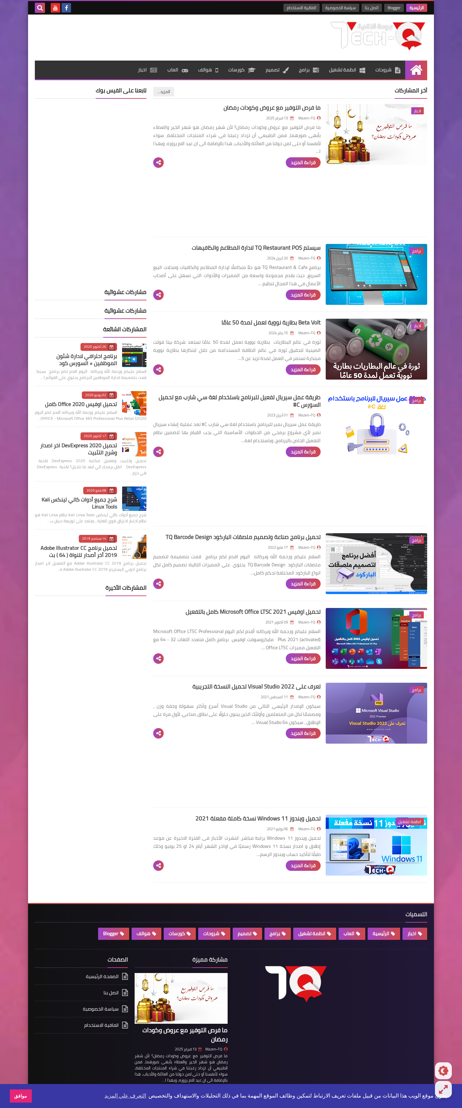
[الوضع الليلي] (443, 1070)
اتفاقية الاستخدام (301, 8)
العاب (172, 69)
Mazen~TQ (213, 1049)
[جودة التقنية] (378, 35)
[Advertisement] (158, 36)
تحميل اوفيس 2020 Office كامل (81, 404)
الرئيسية (417, 8)
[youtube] (55, 8)
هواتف (205, 69)
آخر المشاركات (411, 90)
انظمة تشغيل (342, 69)
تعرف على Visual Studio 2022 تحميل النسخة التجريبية (256, 686)
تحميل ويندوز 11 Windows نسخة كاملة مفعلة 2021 (258, 818)
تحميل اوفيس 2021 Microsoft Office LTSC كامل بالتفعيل (253, 611)
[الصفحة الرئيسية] (416, 70)
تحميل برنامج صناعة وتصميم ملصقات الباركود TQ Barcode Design (243, 537)
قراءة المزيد (303, 162)
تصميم (272, 69)
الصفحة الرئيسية (102, 977)
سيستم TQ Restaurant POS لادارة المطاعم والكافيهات (256, 247)
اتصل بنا (371, 8)
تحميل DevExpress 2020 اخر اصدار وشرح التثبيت (78, 448)
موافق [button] (20, 1096)
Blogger (394, 8)
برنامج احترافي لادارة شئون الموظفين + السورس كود (86, 359)
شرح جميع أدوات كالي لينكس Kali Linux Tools (79, 503)
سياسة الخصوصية (340, 8)
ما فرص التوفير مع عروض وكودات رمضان (272, 107)
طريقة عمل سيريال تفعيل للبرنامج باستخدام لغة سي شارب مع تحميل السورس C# (240, 401)
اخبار (142, 69)
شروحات (383, 69)
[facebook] (66, 8)
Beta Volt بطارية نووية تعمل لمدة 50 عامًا (271, 322)
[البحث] (40, 8)
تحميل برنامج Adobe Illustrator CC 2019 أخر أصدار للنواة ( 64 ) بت (79, 551)
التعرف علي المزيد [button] (125, 1096)
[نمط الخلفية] (443, 1089)
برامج (304, 69)
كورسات (236, 69)
